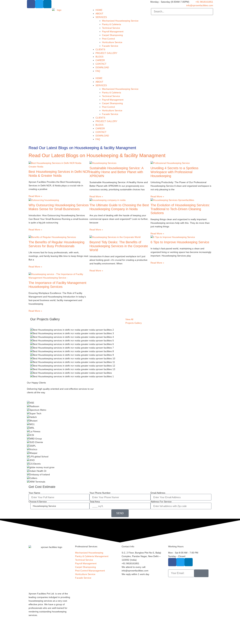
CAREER (100, 60)
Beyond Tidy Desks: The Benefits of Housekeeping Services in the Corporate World (118, 246)
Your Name (34, 493)
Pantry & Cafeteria (111, 24)
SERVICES (101, 17)
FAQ (98, 71)
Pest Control (108, 38)
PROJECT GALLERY (106, 53)
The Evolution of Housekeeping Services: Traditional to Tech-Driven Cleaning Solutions (180, 209)
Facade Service (110, 46)
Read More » (35, 196)
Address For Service (161, 501)
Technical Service (111, 28)
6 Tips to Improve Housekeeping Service (180, 242)
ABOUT (99, 13)
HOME (99, 10)
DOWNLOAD (102, 67)
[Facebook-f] (31, 4)
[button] (120, 74)
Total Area (94, 501)
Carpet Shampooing (112, 35)
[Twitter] (39, 4)
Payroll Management (112, 31)
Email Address (158, 493)
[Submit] (201, 573)
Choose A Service (38, 501)
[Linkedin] (47, 4)
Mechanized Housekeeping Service (120, 20)
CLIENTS (100, 49)
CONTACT (101, 63)
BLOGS (99, 56)
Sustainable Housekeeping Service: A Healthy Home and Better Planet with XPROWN (116, 172)
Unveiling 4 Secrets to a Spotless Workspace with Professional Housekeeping (174, 172)
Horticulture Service (112, 42)
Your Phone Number (100, 493)
